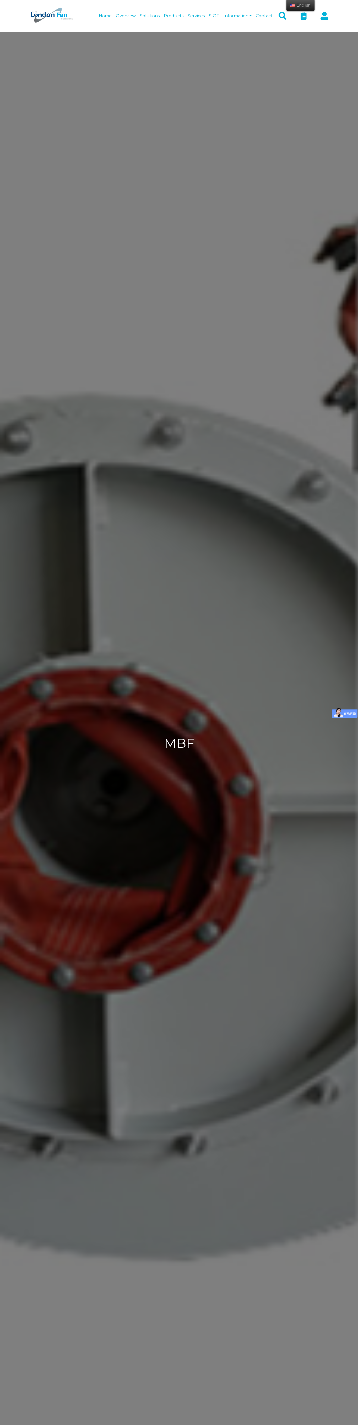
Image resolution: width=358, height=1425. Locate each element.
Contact (264, 15)
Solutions (150, 15)
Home (105, 15)
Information (236, 15)
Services (196, 15)
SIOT (214, 15)
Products (173, 15)
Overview (126, 15)
